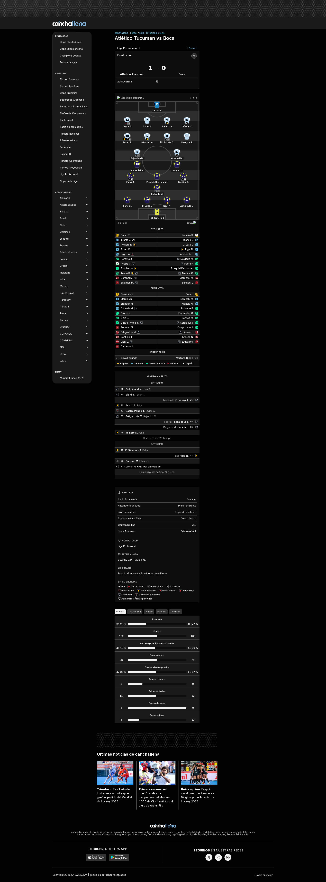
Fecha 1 (193, 48)
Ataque (149, 611)
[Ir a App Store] (96, 857)
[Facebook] (227, 857)
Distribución (135, 611)
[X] (208, 857)
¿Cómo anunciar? (264, 875)
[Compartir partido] (194, 56)
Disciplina (175, 611)
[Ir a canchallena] (69, 23)
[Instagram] (218, 857)
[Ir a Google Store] (119, 857)
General (120, 611)
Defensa (161, 611)
